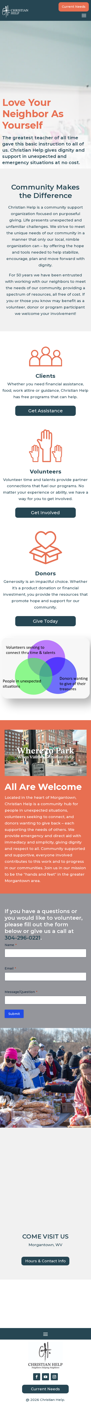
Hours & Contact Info (45, 1261)
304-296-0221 (22, 938)
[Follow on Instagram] (54, 1376)
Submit (14, 1014)
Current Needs (73, 7)
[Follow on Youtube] (45, 1376)
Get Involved (45, 512)
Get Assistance (45, 410)
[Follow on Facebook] (36, 1376)
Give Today (45, 621)
